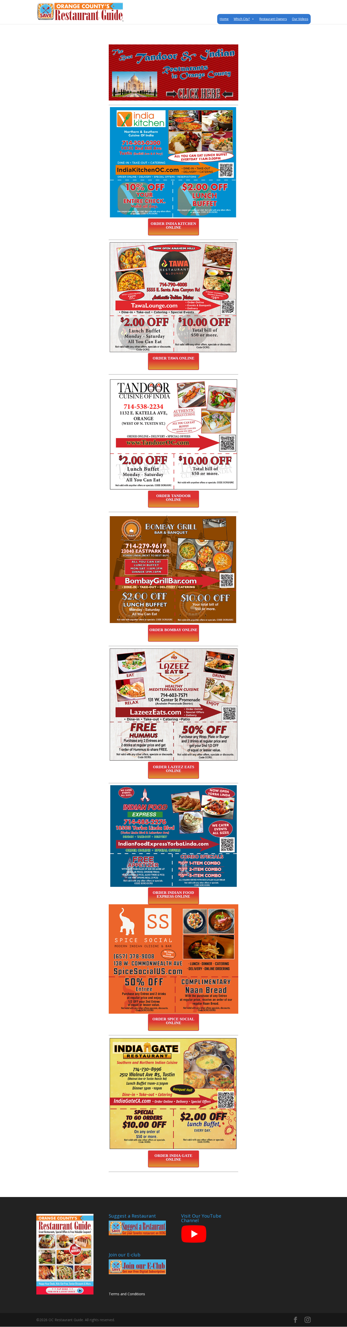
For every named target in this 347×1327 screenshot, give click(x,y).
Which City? (242, 19)
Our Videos (300, 19)
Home (224, 19)
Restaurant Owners (273, 19)
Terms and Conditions (127, 1293)
